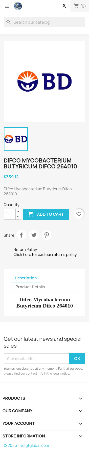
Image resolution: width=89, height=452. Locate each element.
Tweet (34, 235)
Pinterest (46, 235)
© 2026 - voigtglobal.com (26, 445)
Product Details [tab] (30, 286)
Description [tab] (26, 278)
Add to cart (46, 214)
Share (21, 235)
